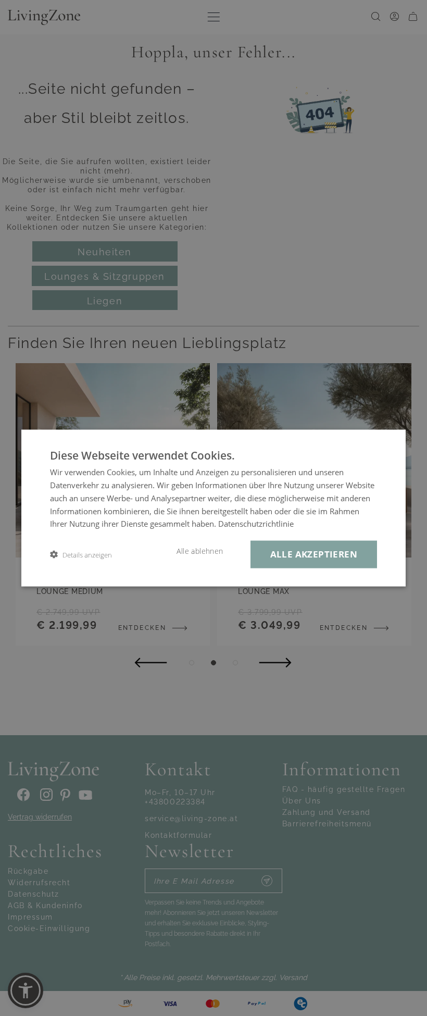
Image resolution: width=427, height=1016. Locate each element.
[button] (81, 555)
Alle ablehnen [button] (200, 551)
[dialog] (213, 508)
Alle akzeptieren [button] (313, 554)
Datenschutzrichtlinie (256, 523)
